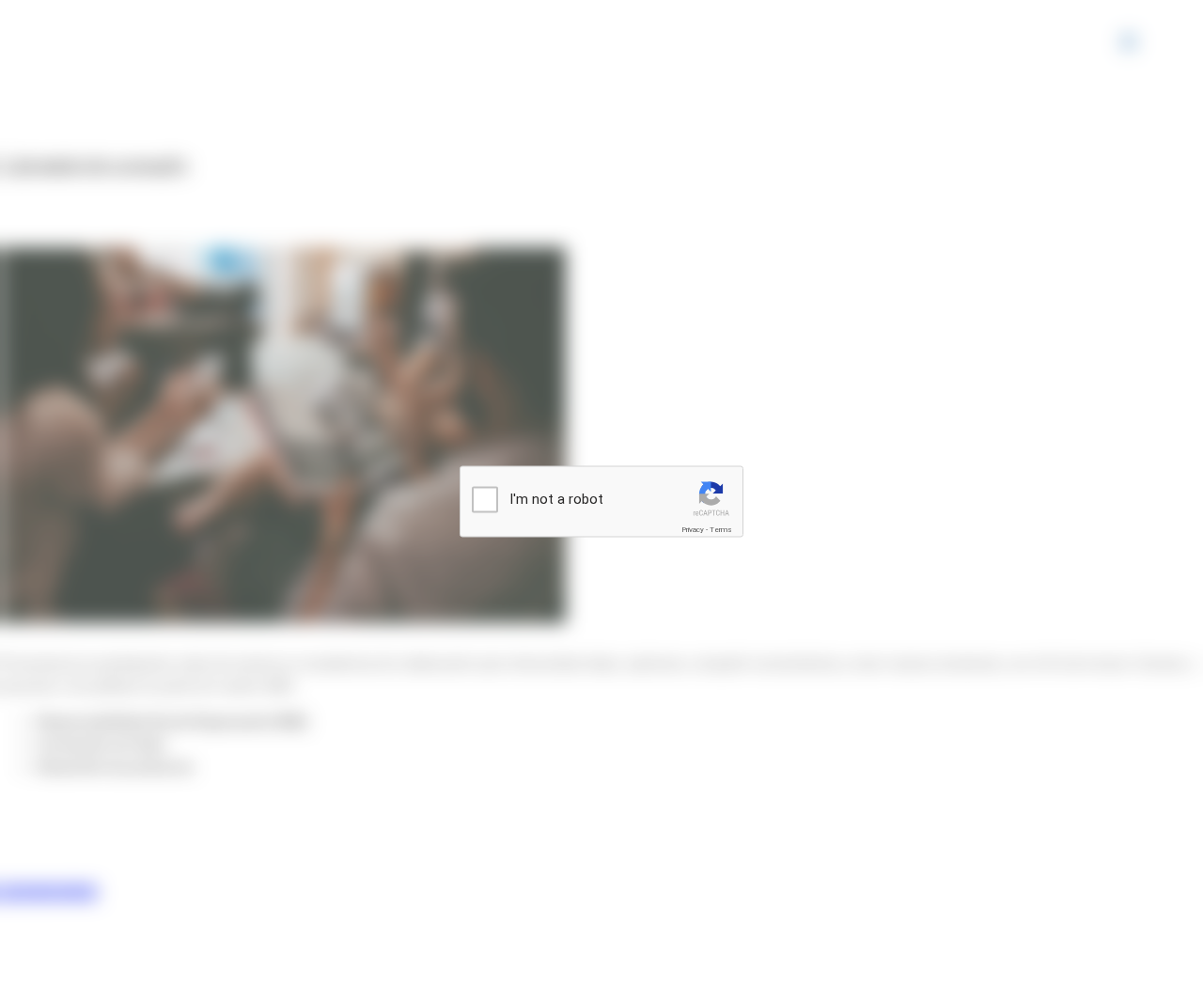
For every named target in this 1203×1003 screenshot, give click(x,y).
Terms (721, 529)
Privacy (692, 529)
